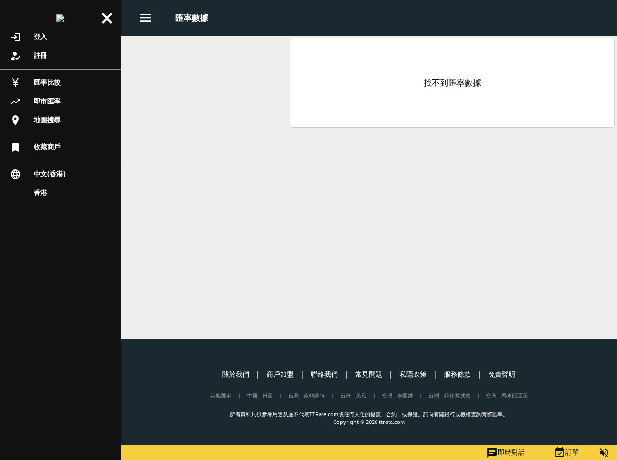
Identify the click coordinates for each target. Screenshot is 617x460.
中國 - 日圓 (260, 395)
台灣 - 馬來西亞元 (507, 395)
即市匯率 (35, 101)
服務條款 (457, 374)
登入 (28, 37)
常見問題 (368, 374)
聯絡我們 (324, 374)
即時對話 (505, 453)
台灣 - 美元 (353, 395)
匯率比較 (35, 83)
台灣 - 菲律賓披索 (449, 395)
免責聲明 (501, 374)
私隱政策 (413, 374)
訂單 (566, 453)
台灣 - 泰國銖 (397, 395)
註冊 (28, 56)
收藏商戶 (35, 147)
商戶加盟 (280, 374)
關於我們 (235, 374)
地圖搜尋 (35, 120)
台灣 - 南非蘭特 (306, 395)
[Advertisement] (204, 105)
